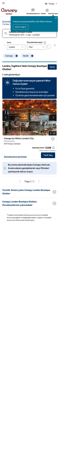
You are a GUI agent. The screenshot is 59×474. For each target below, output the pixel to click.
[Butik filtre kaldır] (32, 56)
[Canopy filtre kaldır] (16, 56)
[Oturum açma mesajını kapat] (56, 18)
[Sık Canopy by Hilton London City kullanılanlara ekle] (53, 139)
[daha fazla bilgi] (53, 147)
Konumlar (6, 21)
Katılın (43, 14)
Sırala (9, 42)
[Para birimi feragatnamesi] (45, 42)
